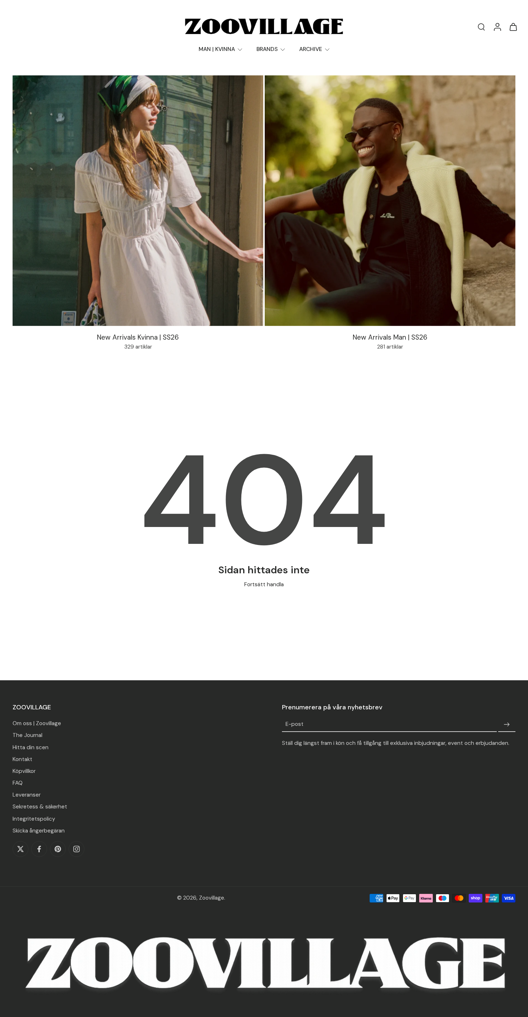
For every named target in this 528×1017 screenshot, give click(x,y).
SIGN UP (173, 608)
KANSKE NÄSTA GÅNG (168, 631)
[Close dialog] (407, 390)
